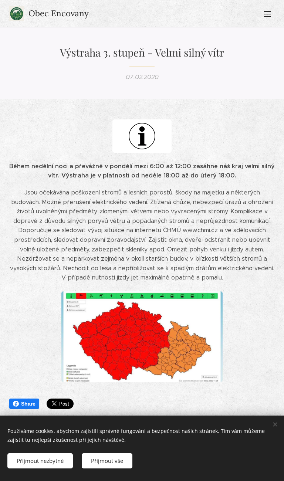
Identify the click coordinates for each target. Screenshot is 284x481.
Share (28, 404)
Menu (267, 13)
